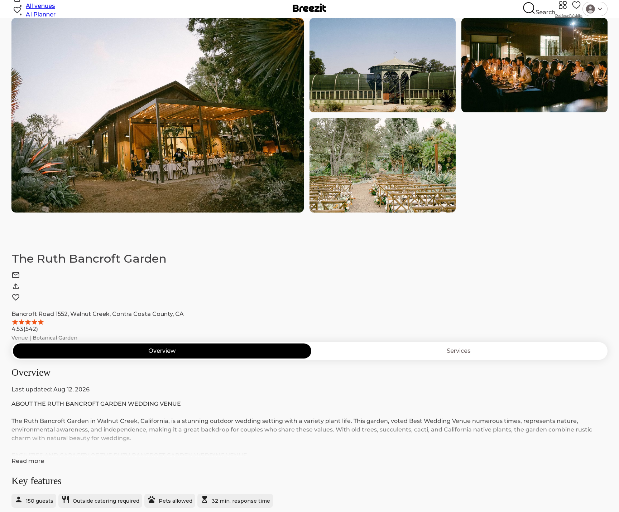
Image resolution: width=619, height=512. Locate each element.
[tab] (162, 351)
